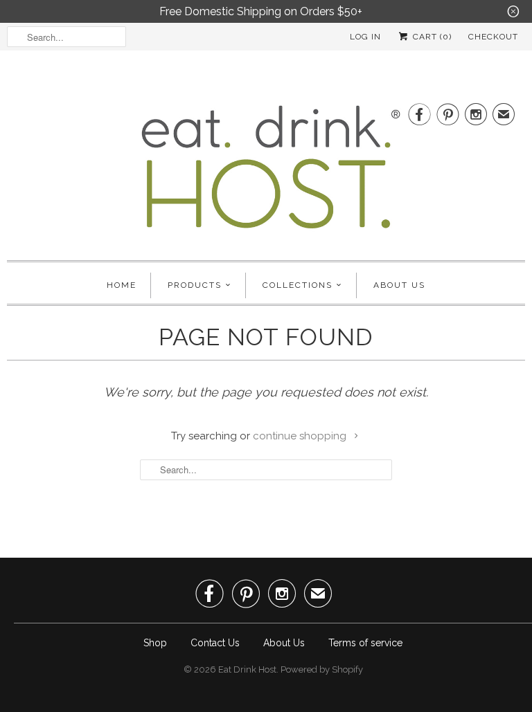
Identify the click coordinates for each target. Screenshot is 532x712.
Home (121, 285)
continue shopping (301, 436)
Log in (365, 37)
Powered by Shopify (322, 669)
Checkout (493, 37)
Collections (297, 285)
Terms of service (365, 642)
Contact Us (215, 642)
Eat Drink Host (247, 669)
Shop (155, 642)
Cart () (431, 37)
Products (195, 285)
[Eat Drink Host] (266, 172)
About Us (399, 285)
